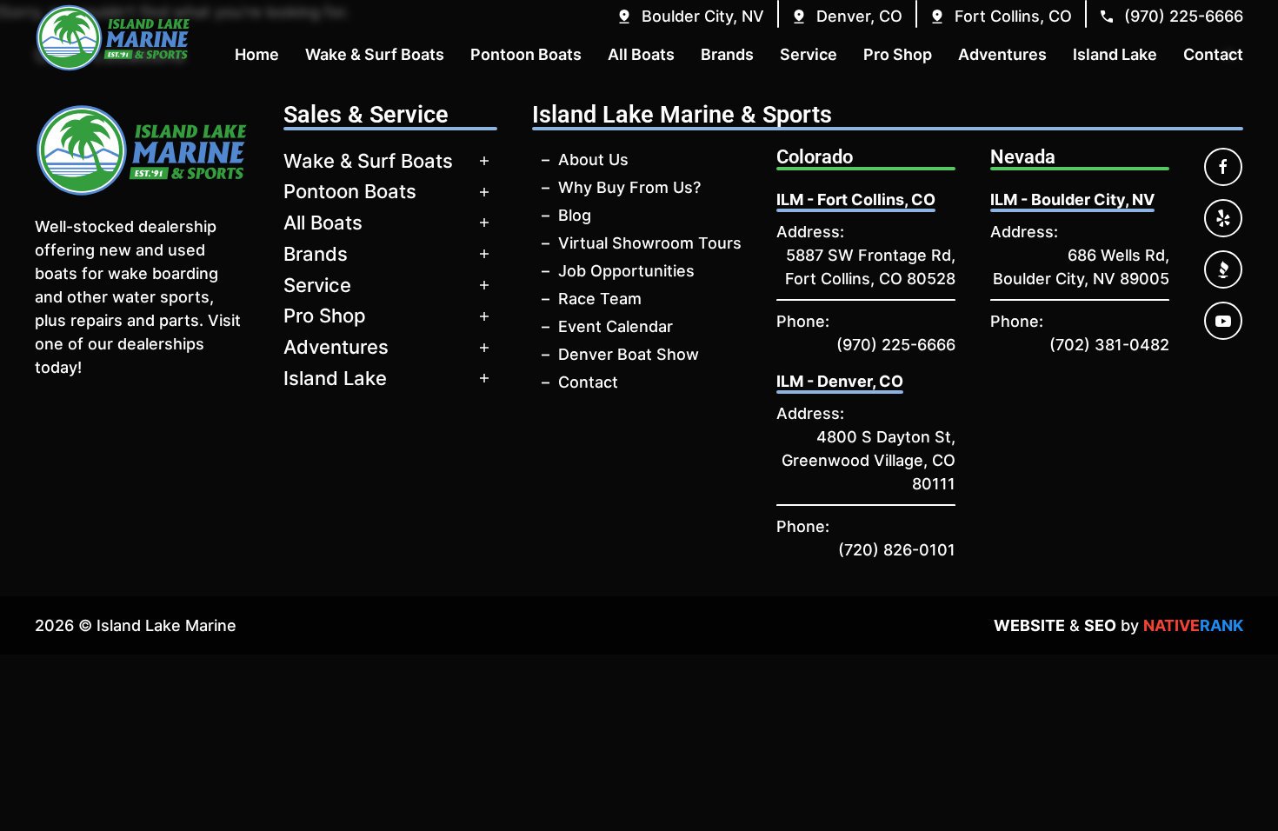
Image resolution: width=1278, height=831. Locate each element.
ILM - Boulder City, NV (1072, 199)
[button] (690, 16)
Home (257, 54)
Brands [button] (727, 54)
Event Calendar (615, 326)
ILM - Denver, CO (839, 381)
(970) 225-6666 (895, 345)
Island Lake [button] (1115, 54)
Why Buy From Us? (629, 187)
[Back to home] (113, 37)
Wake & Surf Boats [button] (374, 54)
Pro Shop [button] (897, 54)
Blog (574, 215)
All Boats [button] (641, 54)
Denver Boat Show (628, 354)
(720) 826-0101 (896, 550)
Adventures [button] (1002, 54)
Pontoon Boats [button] (526, 54)
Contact (588, 382)
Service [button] (808, 54)
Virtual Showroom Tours (650, 243)
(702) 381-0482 (1109, 345)
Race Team (600, 298)
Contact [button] (1213, 54)
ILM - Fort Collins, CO (855, 199)
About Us (593, 159)
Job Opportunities (626, 271)
